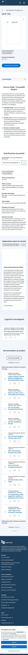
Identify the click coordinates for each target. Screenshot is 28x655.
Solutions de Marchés (6, 569)
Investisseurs (4, 605)
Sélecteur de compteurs (6, 579)
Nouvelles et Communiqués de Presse (9, 599)
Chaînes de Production (6, 567)
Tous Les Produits (5, 557)
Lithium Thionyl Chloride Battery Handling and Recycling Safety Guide (16, 378)
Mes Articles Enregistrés (6, 587)
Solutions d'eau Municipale (7, 560)
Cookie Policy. (6, 639)
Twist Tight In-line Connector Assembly (15, 511)
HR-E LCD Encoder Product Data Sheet (14, 451)
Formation (3, 620)
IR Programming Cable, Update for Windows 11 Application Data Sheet (16, 496)
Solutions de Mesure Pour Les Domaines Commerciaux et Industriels (10, 563)
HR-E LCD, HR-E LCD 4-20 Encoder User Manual (16, 393)
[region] (14, 640)
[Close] (26, 627)
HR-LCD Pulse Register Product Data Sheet (15, 437)
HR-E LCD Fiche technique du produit (15, 466)
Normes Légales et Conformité (8, 602)
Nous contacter (4, 614)
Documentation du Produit (7, 576)
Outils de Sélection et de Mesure (8, 584)
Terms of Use (20, 632)
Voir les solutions (8, 305)
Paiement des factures (6, 623)
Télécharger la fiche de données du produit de (12, 158)
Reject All (14, 642)
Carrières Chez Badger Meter (7, 607)
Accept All (14, 646)
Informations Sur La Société (7, 597)
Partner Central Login (6, 617)
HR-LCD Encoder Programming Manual (15, 408)
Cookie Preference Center (14, 651)
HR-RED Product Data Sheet (15, 480)
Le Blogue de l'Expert (6, 582)
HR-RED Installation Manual (14, 422)
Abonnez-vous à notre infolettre (8, 590)
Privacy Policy (13, 633)
